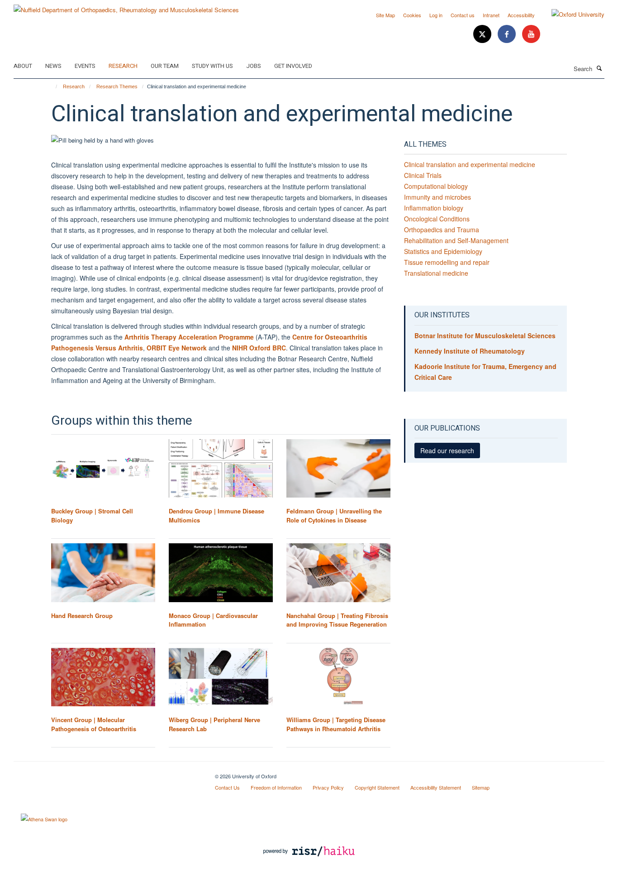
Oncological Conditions (437, 218)
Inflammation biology (433, 207)
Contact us (463, 15)
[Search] (599, 68)
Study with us (212, 66)
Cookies (412, 15)
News (53, 66)
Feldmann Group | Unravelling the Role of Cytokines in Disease (334, 515)
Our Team (165, 66)
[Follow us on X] (483, 34)
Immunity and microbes (437, 196)
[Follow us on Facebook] (508, 34)
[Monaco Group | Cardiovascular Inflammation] (221, 572)
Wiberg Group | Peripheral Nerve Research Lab (214, 724)
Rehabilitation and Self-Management (456, 240)
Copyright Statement (377, 787)
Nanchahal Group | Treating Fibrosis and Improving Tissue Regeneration (337, 620)
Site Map (385, 15)
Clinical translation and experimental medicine (469, 164)
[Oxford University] (571, 14)
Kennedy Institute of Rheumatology (469, 350)
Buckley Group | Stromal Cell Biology (92, 515)
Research (123, 66)
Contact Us (227, 787)
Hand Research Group (82, 615)
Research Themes (117, 86)
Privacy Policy (328, 787)
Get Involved (293, 66)
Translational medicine (436, 273)
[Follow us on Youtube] (531, 34)
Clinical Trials (423, 175)
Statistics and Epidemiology (443, 251)
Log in (435, 15)
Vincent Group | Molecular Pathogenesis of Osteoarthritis (93, 724)
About (23, 66)
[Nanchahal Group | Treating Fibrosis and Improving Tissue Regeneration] (338, 572)
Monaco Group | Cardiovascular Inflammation (213, 620)
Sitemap (481, 787)
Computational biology (436, 186)
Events (85, 66)
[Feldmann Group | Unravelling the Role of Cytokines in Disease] (338, 468)
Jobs (253, 66)
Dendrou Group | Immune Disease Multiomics (216, 515)
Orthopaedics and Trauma (441, 229)
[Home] (52, 86)
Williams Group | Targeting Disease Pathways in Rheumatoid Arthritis (335, 724)
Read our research (447, 450)
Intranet (491, 15)
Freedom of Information (276, 787)
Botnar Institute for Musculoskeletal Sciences (485, 335)
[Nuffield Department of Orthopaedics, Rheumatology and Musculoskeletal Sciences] (126, 6)
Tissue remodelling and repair (447, 262)
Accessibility (521, 15)
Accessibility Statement (435, 787)
